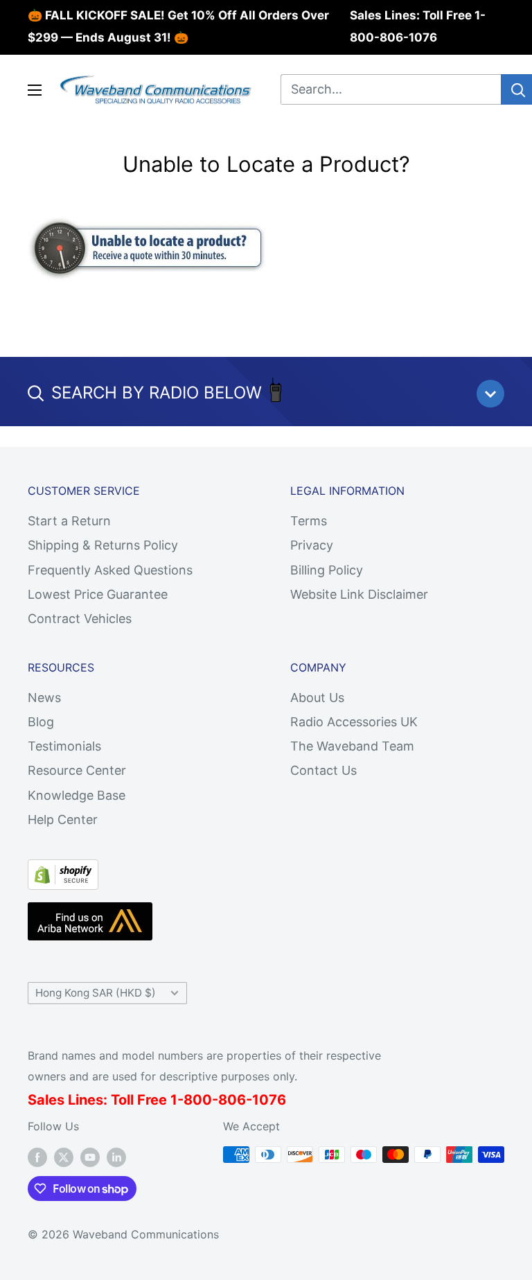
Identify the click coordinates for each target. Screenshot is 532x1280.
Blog (41, 721)
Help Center (63, 819)
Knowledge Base (76, 795)
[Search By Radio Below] (490, 393)
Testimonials (64, 746)
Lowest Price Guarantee (98, 594)
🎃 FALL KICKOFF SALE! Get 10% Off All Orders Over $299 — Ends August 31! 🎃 (178, 26)
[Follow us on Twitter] (63, 1156)
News (44, 697)
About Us (317, 697)
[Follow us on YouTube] (90, 1156)
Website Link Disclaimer (359, 594)
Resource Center (77, 770)
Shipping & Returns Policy (103, 545)
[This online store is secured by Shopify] (63, 870)
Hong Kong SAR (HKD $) (95, 992)
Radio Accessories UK (354, 721)
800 (198, 1099)
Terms (308, 521)
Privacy (311, 545)
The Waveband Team (352, 746)
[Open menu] (35, 90)
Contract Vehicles (80, 618)
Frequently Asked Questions (110, 570)
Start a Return (69, 521)
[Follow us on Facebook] (37, 1156)
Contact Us (323, 770)
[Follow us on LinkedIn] (116, 1156)
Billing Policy (326, 570)
